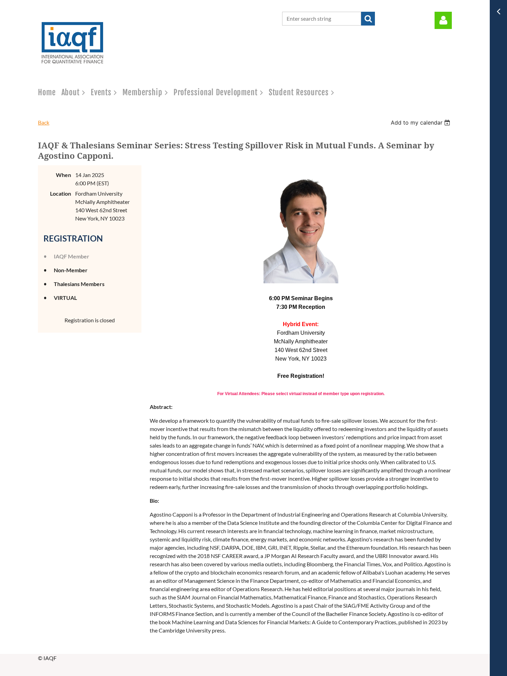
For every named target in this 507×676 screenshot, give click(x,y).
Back (43, 122)
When (63, 175)
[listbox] (421, 122)
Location (60, 193)
